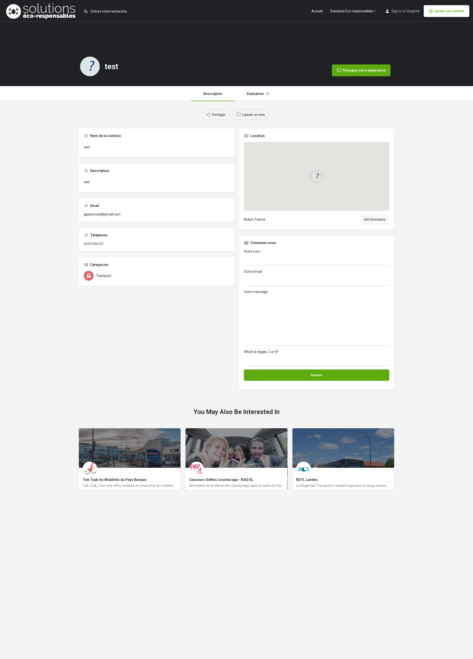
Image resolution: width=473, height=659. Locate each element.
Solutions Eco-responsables (351, 11)
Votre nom (252, 251)
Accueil (317, 11)
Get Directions (375, 219)
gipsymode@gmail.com (102, 214)
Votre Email (253, 272)
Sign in (396, 11)
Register (413, 11)
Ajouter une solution (449, 11)
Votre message (256, 292)
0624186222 (93, 244)
